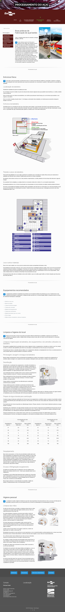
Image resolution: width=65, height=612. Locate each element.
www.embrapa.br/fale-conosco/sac (9, 596)
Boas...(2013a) (20, 38)
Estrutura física (6, 35)
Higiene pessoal (6, 46)
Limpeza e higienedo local (7, 43)
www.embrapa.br (6, 595)
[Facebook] (30, 610)
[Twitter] (32, 610)
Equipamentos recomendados (6, 39)
